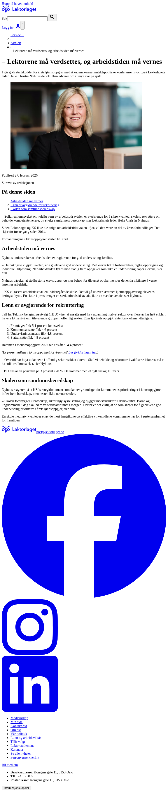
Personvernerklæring (24, 757)
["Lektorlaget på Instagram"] (84, 627)
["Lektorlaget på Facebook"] (84, 516)
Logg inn (8, 27)
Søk (4, 18)
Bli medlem (10, 765)
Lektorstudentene (22, 745)
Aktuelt (15, 43)
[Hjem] (19, 12)
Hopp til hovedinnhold (17, 3)
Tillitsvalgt (17, 741)
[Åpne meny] (22, 25)
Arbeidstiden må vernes (26, 201)
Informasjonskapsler (16, 788)
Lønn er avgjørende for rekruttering (34, 205)
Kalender (16, 749)
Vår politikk (18, 734)
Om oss (15, 730)
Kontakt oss (18, 726)
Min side (16, 722)
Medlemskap (19, 718)
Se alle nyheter (20, 753)
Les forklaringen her (82, 352)
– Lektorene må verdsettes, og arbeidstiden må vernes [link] (47, 51)
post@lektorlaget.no (50, 432)
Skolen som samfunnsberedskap (32, 209)
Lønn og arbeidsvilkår (25, 738)
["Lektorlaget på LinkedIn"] (84, 684)
